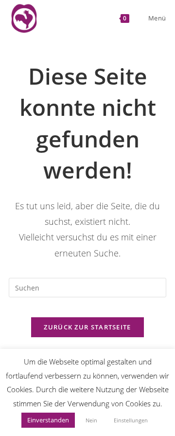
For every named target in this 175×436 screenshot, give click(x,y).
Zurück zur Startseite (87, 327)
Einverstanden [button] (48, 420)
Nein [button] (91, 420)
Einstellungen (131, 420)
